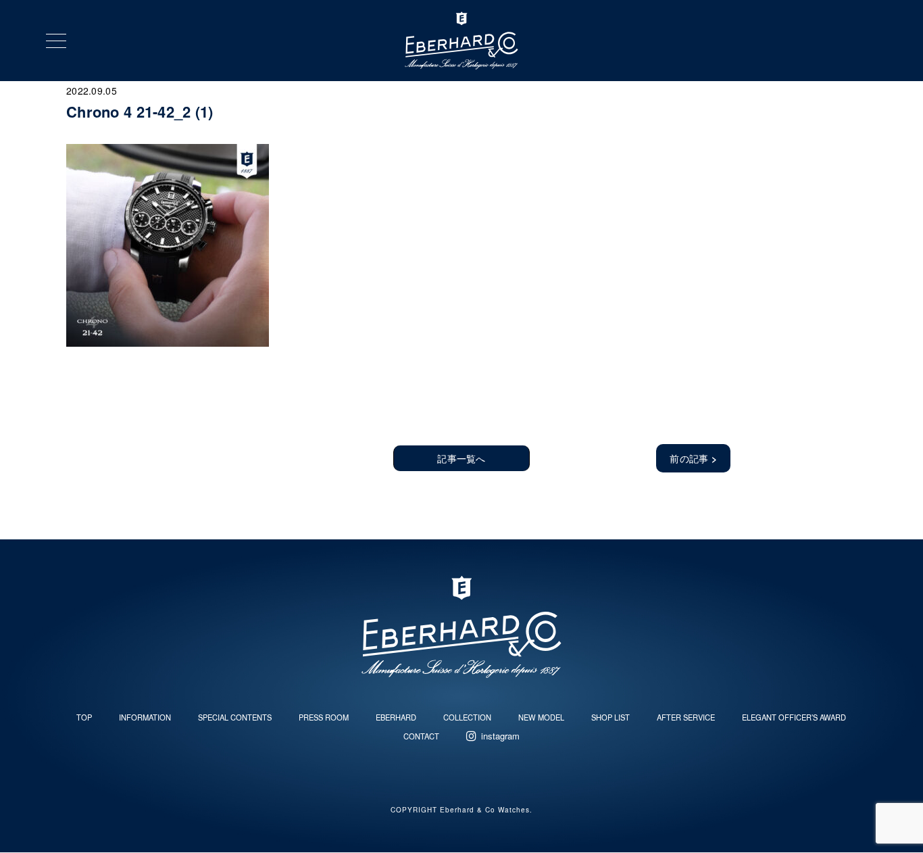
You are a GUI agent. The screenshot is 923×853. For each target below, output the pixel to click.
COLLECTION (467, 717)
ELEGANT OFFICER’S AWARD (794, 717)
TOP (84, 717)
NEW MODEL (541, 717)
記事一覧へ (461, 458)
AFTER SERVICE (686, 717)
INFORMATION (145, 717)
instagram (500, 735)
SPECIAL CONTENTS (235, 717)
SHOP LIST (610, 717)
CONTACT (421, 736)
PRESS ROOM (324, 717)
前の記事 (693, 458)
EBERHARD (396, 717)
